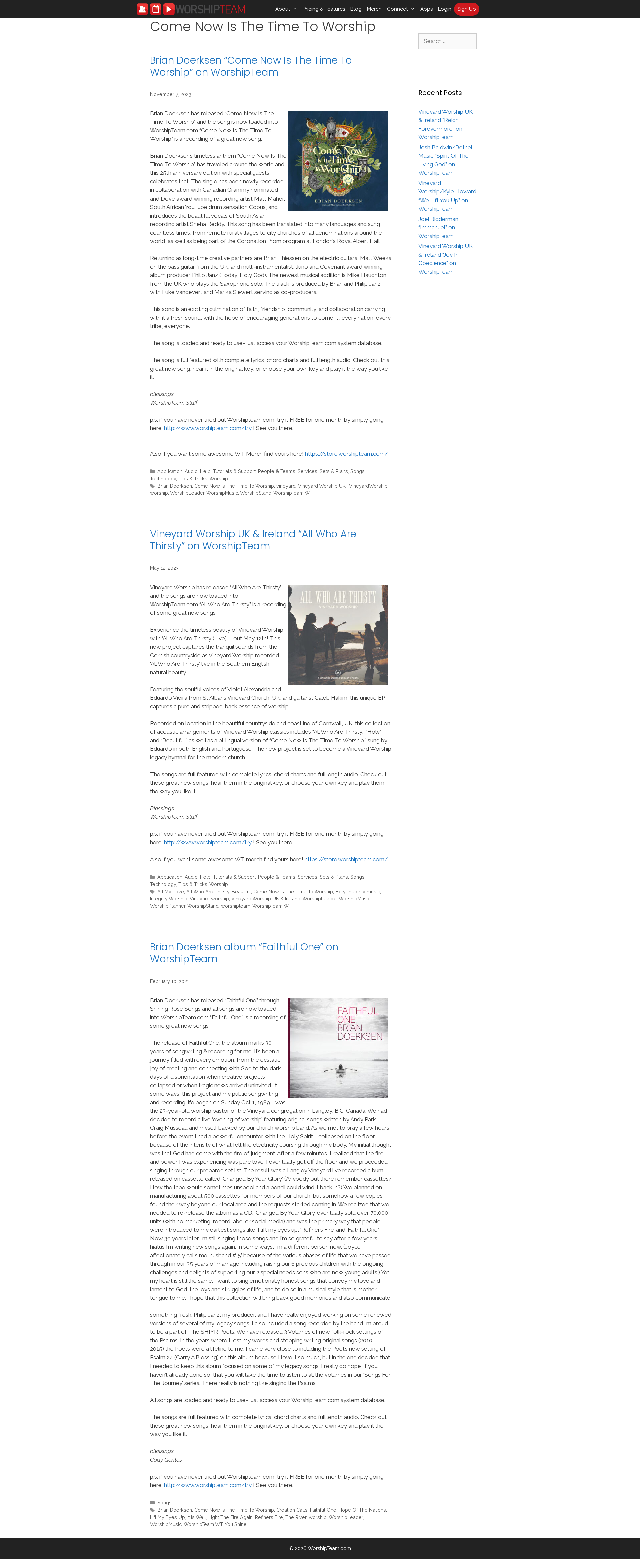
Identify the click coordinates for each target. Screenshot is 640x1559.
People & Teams (276, 471)
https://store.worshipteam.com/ (346, 453)
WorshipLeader (187, 493)
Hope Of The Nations (362, 1510)
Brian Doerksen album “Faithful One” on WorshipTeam (244, 953)
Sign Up (466, 9)
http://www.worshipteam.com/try (208, 428)
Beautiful (241, 891)
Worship (218, 478)
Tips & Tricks (192, 478)
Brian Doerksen (174, 486)
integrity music (364, 891)
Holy (340, 891)
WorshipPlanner (167, 906)
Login (444, 9)
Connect (397, 9)
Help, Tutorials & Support (228, 471)
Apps (426, 9)
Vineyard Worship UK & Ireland (265, 898)
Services (307, 471)
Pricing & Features (324, 9)
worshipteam (235, 906)
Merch (374, 9)
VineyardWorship (368, 486)
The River (295, 1517)
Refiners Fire (269, 1517)
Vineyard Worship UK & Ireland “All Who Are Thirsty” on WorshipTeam (253, 540)
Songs (357, 471)
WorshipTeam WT (293, 493)
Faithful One (323, 1510)
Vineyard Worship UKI (322, 486)
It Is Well (196, 1517)
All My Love (170, 891)
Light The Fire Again (230, 1517)
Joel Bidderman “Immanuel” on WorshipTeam (438, 227)
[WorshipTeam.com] (190, 9)
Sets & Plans (334, 471)
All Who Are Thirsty (207, 891)
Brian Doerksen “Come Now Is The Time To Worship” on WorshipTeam (251, 66)
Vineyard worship (209, 898)
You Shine (236, 1524)
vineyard (286, 486)
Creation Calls (292, 1510)
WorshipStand (255, 493)
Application (169, 471)
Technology (163, 478)
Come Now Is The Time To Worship (234, 486)
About (282, 9)
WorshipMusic (222, 493)
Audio (191, 471)
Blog (356, 9)
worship (159, 493)
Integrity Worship (168, 898)
